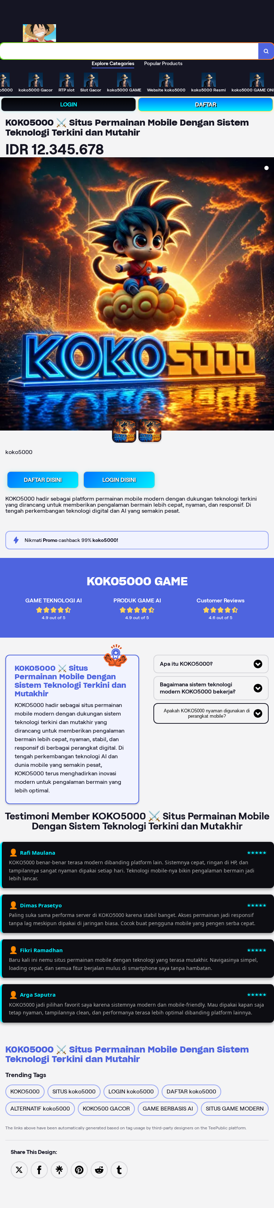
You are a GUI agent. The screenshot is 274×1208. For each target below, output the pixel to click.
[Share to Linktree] (59, 1169)
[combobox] (129, 51)
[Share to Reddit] (99, 1169)
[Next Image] (268, 295)
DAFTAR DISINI (43, 480)
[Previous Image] (5, 295)
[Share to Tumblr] (119, 1169)
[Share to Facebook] (39, 1169)
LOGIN (68, 104)
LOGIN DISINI (119, 480)
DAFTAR (205, 104)
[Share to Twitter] (19, 1169)
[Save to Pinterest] (79, 1169)
